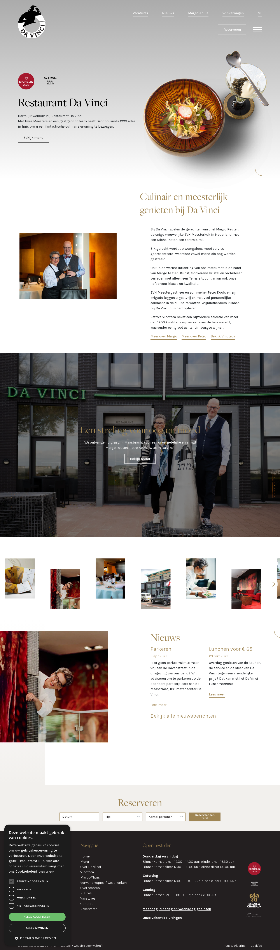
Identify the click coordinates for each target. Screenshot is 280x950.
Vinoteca (87, 872)
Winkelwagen (233, 13)
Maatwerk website (73, 946)
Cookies (256, 946)
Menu (84, 861)
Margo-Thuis (198, 13)
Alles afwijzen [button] (37, 928)
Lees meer (158, 705)
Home (85, 856)
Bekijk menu (33, 137)
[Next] (273, 584)
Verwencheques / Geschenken (103, 882)
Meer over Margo (163, 336)
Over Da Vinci (90, 867)
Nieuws (168, 13)
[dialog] (37, 885)
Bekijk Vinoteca (223, 336)
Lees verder (46, 871)
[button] (37, 938)
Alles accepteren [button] (37, 917)
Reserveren (232, 29)
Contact (86, 904)
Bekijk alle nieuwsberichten (183, 716)
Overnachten (90, 888)
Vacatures (140, 13)
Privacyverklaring (233, 946)
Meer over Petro (194, 336)
